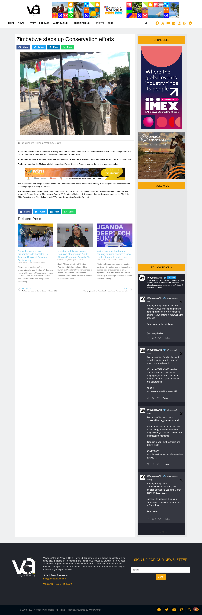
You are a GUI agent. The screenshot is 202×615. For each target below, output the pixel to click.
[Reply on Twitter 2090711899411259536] (148, 398)
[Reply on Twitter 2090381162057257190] (148, 519)
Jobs (110, 23)
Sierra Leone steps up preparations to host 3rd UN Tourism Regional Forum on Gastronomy (33, 256)
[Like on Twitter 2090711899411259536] (159, 398)
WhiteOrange (95, 610)
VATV (33, 23)
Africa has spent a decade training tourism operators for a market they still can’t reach (114, 254)
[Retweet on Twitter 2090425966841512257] (154, 465)
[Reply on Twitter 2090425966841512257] (148, 465)
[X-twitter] (163, 23)
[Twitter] (166, 609)
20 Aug (149, 413)
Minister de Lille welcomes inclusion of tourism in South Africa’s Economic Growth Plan (74, 254)
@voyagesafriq (173, 298)
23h (148, 302)
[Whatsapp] (185, 23)
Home (11, 23)
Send (160, 577)
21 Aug (149, 353)
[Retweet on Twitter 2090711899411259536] (154, 398)
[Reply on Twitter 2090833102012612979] (148, 338)
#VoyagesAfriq (154, 298)
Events (100, 23)
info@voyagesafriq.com (54, 579)
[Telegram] (190, 23)
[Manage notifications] (195, 609)
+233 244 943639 (63, 584)
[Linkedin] (174, 23)
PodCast (44, 23)
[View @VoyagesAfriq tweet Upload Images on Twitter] (175, 391)
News (21, 23)
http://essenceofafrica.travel (160, 391)
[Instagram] (179, 23)
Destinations (82, 23)
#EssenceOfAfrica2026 (158, 369)
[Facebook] (157, 23)
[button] (146, 23)
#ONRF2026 (153, 451)
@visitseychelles (155, 333)
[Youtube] (168, 23)
